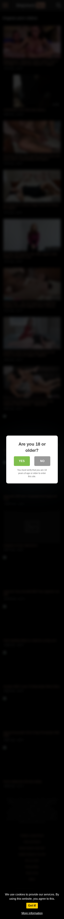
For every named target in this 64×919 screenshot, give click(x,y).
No (42, 461)
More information (32, 913)
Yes (22, 461)
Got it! (32, 905)
